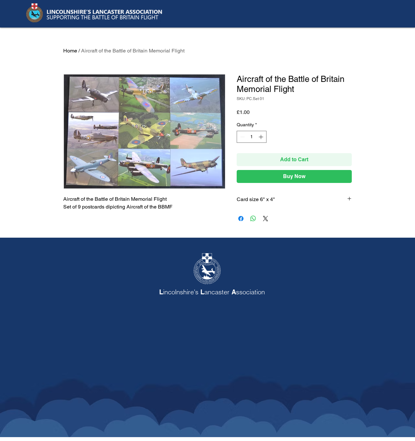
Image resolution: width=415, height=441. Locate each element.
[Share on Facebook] (241, 218)
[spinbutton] (251, 136)
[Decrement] (242, 136)
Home (70, 51)
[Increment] (261, 136)
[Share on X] (265, 218)
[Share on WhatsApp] (253, 218)
